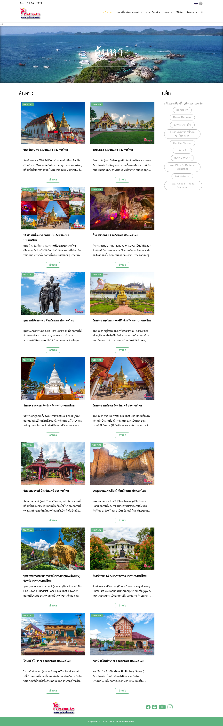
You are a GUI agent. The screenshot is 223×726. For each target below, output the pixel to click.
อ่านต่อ (53, 179)
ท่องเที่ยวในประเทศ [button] (127, 12)
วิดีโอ (179, 12)
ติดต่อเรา (192, 12)
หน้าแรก (107, 12)
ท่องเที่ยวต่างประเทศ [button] (157, 12)
